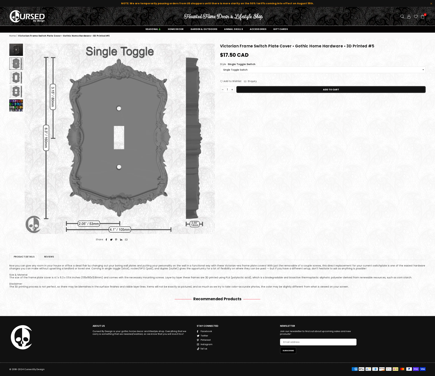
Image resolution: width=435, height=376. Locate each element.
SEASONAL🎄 (153, 29)
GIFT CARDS (280, 29)
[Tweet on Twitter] (111, 239)
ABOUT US (99, 326)
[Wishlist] (416, 16)
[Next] (210, 139)
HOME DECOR (176, 29)
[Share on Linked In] (121, 239)
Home (12, 36)
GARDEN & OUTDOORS (204, 29)
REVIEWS (49, 256)
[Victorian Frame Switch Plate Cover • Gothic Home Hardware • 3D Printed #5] (16, 50)
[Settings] (409, 16)
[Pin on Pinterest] (116, 239)
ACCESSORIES (258, 29)
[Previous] (29, 139)
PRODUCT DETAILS (24, 256)
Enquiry (252, 81)
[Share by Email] (126, 239)
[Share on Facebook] (106, 239)
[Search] (402, 16)
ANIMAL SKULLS (233, 29)
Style (237, 64)
